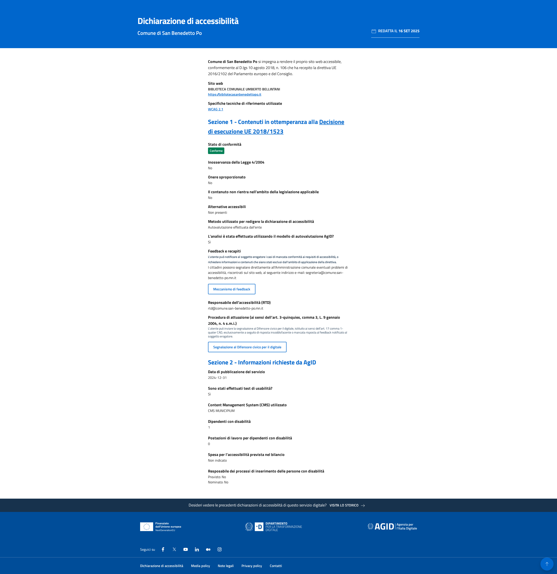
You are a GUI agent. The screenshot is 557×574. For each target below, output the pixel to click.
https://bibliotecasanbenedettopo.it (234, 94)
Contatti (276, 565)
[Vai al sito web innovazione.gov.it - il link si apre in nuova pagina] (274, 526)
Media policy (200, 565)
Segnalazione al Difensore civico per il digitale (247, 347)
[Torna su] (547, 564)
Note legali (226, 565)
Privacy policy (252, 565)
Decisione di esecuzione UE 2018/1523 (276, 126)
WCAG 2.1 (215, 109)
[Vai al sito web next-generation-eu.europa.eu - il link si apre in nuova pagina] (160, 526)
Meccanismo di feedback (231, 289)
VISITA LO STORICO (344, 505)
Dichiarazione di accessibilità (161, 565)
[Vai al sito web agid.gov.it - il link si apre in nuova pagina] (392, 526)
